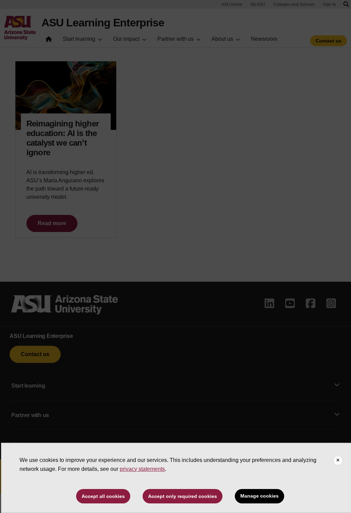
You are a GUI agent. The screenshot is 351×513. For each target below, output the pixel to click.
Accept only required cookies (182, 496)
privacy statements (142, 469)
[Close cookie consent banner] (338, 460)
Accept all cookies (103, 496)
